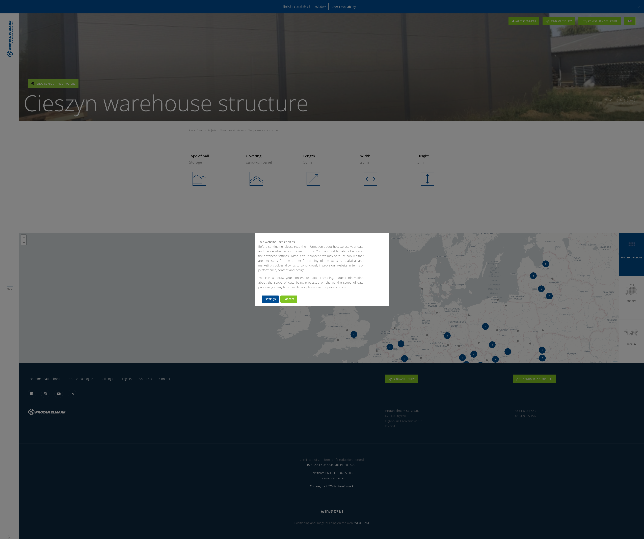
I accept (289, 299)
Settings (270, 299)
